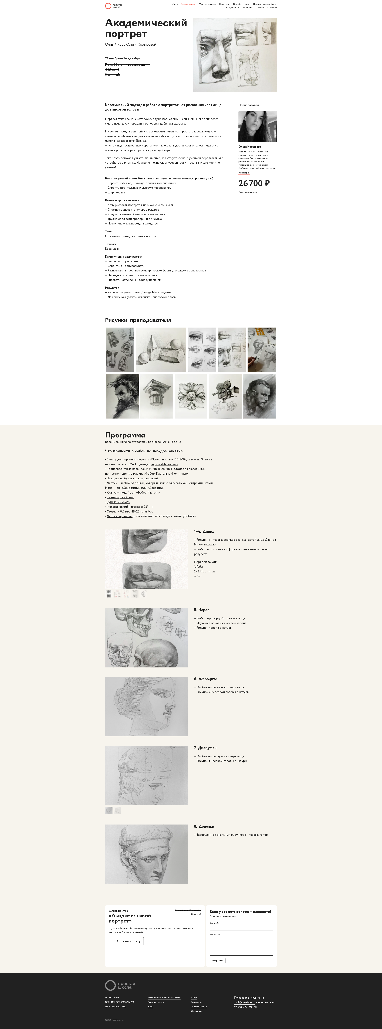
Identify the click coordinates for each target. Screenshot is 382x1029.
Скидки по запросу (247, 192)
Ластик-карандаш (120, 516)
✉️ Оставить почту (126, 941)
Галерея (260, 7)
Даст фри (156, 487)
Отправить (217, 960)
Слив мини (131, 487)
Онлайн (237, 4)
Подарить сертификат (265, 4)
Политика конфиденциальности (164, 997)
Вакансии (247, 7)
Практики (224, 4)
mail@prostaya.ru (244, 1002)
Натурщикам (232, 7)
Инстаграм (244, 173)
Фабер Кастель (148, 492)
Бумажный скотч (118, 502)
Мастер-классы (207, 4)
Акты (150, 1006)
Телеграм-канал (199, 1006)
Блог (247, 4)
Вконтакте (196, 1002)
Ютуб (194, 997)
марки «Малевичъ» (164, 464)
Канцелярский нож (120, 497)
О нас (175, 4)
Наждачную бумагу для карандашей (132, 478)
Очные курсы (188, 4)
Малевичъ (195, 469)
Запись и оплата (156, 1002)
